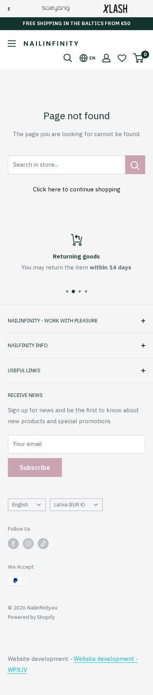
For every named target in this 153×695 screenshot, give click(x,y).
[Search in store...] (135, 164)
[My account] (106, 58)
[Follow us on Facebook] (13, 543)
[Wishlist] (122, 58)
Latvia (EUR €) (69, 504)
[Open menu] (12, 43)
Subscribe (35, 467)
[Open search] (68, 58)
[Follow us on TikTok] (43, 543)
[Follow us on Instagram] (28, 543)
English (20, 504)
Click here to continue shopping (76, 189)
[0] (139, 58)
